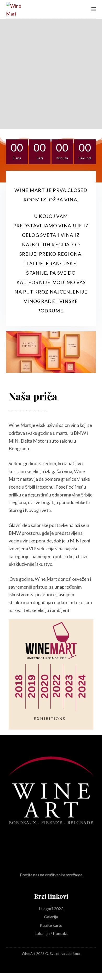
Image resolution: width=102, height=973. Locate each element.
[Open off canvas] (93, 9)
